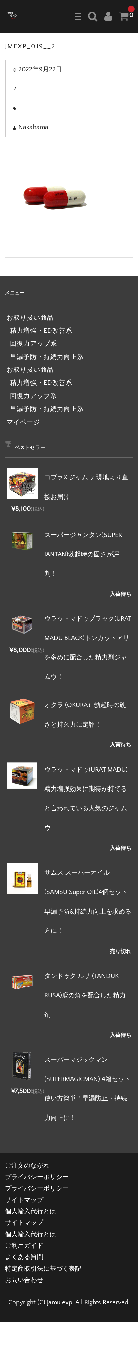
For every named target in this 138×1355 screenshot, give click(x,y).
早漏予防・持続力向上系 (47, 357)
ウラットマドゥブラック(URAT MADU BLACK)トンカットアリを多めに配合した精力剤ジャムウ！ (87, 648)
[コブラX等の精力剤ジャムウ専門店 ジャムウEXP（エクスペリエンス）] (11, 14)
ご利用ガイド (24, 1245)
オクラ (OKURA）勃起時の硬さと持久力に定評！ (85, 715)
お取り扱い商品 (30, 317)
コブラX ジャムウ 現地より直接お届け (86, 487)
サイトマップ (24, 1200)
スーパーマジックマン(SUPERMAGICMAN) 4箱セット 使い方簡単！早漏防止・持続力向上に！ (87, 1089)
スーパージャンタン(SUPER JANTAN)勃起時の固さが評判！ (83, 554)
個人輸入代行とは (30, 1211)
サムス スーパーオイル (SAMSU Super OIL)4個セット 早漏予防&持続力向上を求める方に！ (87, 902)
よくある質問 (24, 1257)
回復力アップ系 (33, 343)
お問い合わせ (24, 1280)
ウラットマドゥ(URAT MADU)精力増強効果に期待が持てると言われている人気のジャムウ (86, 799)
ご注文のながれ (27, 1165)
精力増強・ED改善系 (41, 330)
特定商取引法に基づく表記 (43, 1268)
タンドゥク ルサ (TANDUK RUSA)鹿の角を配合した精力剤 (85, 995)
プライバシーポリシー (37, 1177)
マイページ (23, 422)
